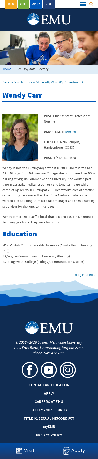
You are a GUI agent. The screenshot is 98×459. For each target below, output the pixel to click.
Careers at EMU (49, 402)
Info (11, 4)
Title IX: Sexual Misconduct (49, 419)
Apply (36, 4)
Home (7, 69)
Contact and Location (49, 385)
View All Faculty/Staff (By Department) (56, 82)
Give (49, 4)
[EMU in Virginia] (49, 14)
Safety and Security (48, 410)
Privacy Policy (49, 435)
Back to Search (12, 82)
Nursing (70, 132)
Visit (23, 4)
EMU (49, 427)
